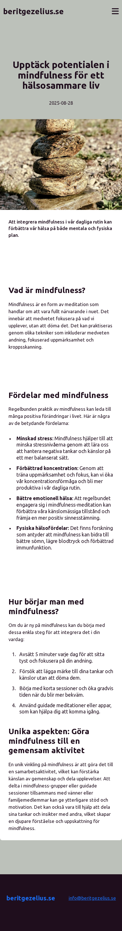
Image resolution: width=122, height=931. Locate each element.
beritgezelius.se (30, 897)
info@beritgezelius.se (92, 898)
